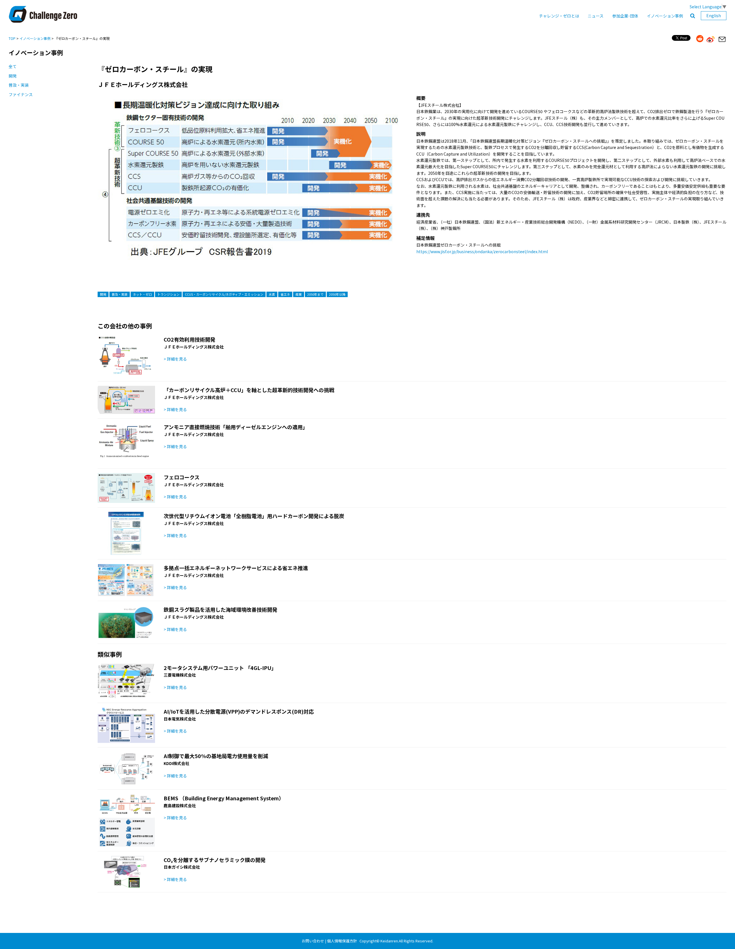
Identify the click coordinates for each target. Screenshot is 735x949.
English (713, 15)
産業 (298, 294)
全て (13, 66)
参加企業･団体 (625, 16)
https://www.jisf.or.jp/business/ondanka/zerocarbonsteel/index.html (482, 251)
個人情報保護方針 (342, 941)
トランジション (168, 294)
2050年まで (315, 294)
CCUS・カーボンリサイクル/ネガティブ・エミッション (224, 294)
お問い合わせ (313, 941)
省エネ (285, 294)
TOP (12, 38)
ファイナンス (21, 94)
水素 (272, 294)
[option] (250, 184)
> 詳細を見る (175, 359)
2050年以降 (337, 294)
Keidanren (389, 941)
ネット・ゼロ (142, 294)
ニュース (596, 16)
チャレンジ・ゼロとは (559, 16)
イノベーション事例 (665, 16)
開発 (13, 76)
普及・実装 (19, 85)
